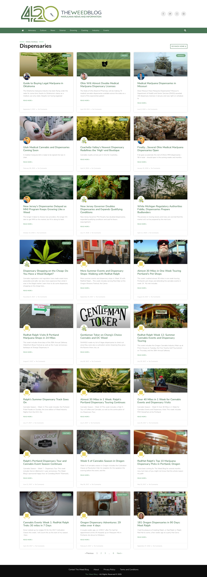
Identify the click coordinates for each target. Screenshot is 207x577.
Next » (119, 553)
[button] (185, 30)
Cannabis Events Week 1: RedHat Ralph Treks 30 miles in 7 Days (46, 524)
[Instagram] (176, 13)
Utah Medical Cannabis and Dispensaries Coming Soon (46, 149)
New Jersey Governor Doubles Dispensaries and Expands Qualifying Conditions (101, 209)
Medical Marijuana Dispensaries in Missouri (156, 85)
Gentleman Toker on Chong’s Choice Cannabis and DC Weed (101, 336)
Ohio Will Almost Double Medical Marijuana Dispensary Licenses (99, 85)
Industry (95, 30)
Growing (73, 30)
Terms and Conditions (129, 569)
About (96, 569)
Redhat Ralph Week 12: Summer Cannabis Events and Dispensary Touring (156, 338)
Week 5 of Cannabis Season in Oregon (102, 461)
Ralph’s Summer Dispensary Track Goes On (46, 401)
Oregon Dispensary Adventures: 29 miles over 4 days (100, 524)
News (53, 30)
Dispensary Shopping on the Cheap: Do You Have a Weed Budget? (45, 272)
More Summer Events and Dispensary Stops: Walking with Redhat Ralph (101, 272)
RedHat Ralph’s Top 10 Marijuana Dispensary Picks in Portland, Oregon (158, 462)
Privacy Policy (109, 569)
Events (106, 30)
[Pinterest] (183, 13)
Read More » (28, 100)
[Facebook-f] (163, 13)
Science (63, 30)
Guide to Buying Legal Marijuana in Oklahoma (43, 85)
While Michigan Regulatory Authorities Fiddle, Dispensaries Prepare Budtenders (159, 209)
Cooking (84, 30)
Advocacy (32, 30)
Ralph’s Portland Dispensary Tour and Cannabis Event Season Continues (44, 462)
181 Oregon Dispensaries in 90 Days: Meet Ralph (158, 524)
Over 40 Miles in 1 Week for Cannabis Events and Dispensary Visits (159, 401)
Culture (43, 30)
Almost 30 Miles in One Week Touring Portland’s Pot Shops (159, 272)
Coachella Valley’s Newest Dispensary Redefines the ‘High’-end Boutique (102, 149)
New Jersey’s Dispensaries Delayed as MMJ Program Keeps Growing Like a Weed (44, 209)
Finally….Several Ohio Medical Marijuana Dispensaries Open (160, 149)
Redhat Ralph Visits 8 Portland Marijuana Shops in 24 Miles (41, 336)
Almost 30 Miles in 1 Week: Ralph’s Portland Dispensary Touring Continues (102, 401)
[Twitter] (170, 13)
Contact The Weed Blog (79, 569)
